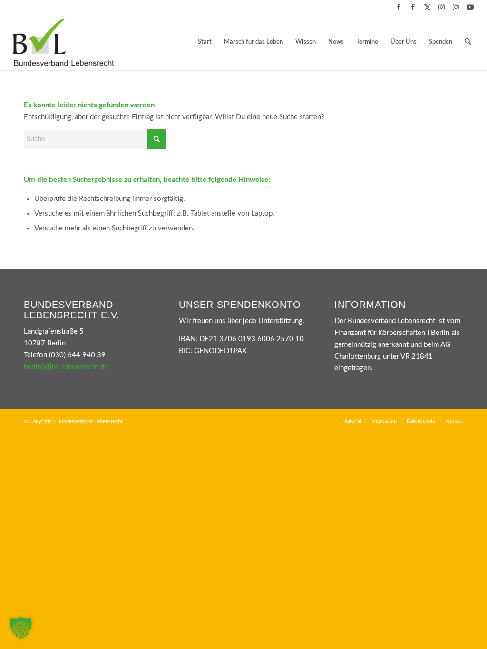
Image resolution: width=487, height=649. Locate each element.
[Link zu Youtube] (470, 7)
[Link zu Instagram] (441, 7)
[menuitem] (205, 42)
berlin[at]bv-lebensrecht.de (66, 367)
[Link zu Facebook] (399, 7)
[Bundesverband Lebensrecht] (63, 42)
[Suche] (467, 42)
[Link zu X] (427, 7)
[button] (21, 628)
